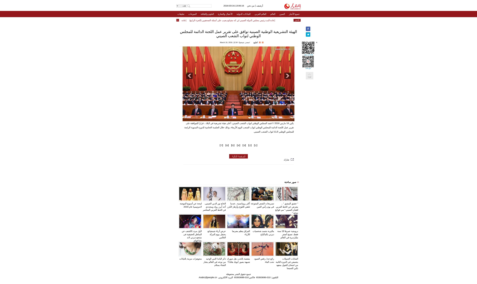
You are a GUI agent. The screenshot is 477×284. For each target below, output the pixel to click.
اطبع (256, 42)
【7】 (221, 145)
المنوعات (192, 14)
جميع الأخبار (294, 14)
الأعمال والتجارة (225, 14)
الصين (282, 14)
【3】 (244, 145)
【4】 (238, 145)
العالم (272, 14)
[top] (312, 78)
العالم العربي (260, 14)
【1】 (255, 145)
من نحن (251, 5)
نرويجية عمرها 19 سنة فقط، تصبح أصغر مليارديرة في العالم (287, 234)
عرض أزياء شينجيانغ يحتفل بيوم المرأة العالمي (217, 234)
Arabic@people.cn (208, 277)
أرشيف (259, 5)
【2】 (250, 145)
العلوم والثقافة (207, 14)
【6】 (227, 145)
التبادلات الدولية (244, 14)
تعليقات (180, 14)
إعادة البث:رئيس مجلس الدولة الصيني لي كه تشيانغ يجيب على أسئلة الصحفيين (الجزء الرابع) (239, 20)
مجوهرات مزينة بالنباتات (190, 259)
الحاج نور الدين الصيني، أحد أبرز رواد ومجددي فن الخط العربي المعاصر (214, 206)
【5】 (233, 145)
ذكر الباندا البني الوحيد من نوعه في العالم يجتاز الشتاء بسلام (214, 262)
